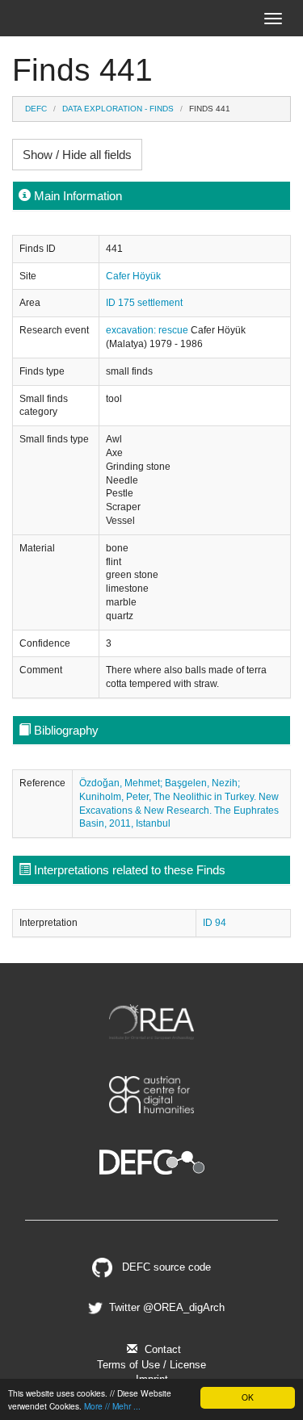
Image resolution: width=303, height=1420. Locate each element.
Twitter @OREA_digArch (165, 1307)
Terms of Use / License (151, 1365)
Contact (161, 1349)
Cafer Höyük (133, 276)
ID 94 (214, 922)
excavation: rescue (148, 330)
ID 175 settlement (144, 302)
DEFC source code (165, 1267)
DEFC (36, 108)
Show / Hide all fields (77, 154)
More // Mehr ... (112, 1406)
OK (248, 1397)
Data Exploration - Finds (118, 108)
